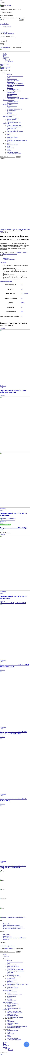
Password (3, 41)
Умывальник (10, 147)
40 (21, 316)
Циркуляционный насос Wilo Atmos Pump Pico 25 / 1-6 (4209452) (13, 867)
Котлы (8, 77)
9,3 (21, 284)
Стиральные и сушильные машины (17, 140)
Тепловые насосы (12, 79)
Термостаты (10, 88)
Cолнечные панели (12, 101)
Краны (8, 107)
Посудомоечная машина (13, 141)
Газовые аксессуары (12, 118)
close (1, 1054)
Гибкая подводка (11, 110)
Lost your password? (5, 47)
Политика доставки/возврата (11, 925)
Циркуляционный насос (10, 254)
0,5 (21, 289)
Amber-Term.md (8, 948)
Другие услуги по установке (15, 131)
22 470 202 (8, 5)
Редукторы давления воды (14, 109)
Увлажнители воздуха (13, 97)
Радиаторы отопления (13, 80)
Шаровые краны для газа (14, 122)
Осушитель (10, 95)
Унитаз (9, 150)
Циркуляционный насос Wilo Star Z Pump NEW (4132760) (13, 391)
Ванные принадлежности (14, 153)
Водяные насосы (11, 115)
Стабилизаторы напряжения (15, 83)
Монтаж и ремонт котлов (14, 125)
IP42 (22, 311)
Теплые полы (10, 82)
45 (21, 307)
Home (1, 229)
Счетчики (9, 112)
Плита (8, 134)
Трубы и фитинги (12, 106)
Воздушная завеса (12, 94)
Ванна (8, 146)
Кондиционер (10, 92)
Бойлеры (9, 74)
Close (1, 387)
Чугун (22, 302)
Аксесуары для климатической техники (18, 98)
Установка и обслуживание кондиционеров (14, 127)
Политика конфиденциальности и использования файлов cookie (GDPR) (14, 927)
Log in (2, 44)
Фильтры (9, 113)
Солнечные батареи (12, 103)
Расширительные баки (13, 89)
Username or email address (7, 36)
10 (21, 298)
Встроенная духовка (12, 137)
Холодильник (10, 135)
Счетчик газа (10, 121)
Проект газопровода (12, 129)
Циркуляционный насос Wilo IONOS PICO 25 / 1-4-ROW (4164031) (13, 733)
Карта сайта (6, 924)
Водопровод (6, 229)
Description (6, 258)
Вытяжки (9, 138)
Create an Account (9, 33)
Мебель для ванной (12, 144)
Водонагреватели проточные (15, 76)
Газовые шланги (11, 119)
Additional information (9, 259)
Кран (8, 149)
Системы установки (12, 152)
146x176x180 (24, 293)
